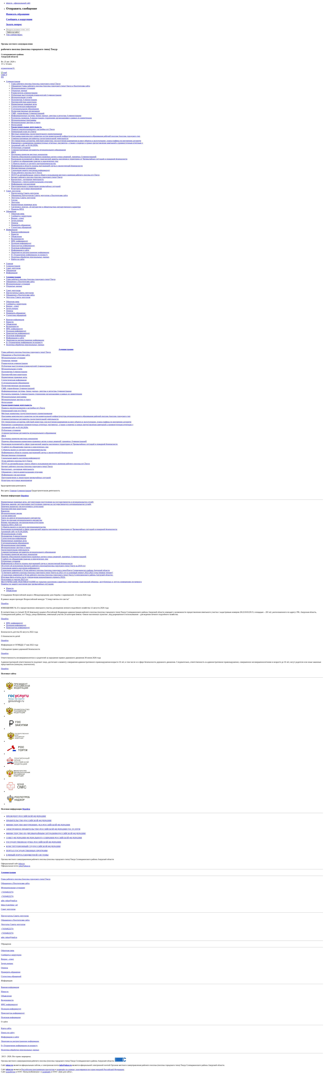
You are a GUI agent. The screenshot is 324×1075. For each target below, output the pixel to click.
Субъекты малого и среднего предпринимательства (33, 163)
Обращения (11, 211)
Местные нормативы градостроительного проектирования (26, 413)
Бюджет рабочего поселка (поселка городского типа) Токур (36, 177)
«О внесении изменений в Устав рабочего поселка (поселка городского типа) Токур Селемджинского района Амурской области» (57, 575)
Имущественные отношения (23, 168)
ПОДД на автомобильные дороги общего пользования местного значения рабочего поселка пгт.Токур (55, 175)
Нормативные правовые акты (24, 104)
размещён (46, 1072)
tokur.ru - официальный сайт (18, 3)
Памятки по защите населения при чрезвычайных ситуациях (27, 584)
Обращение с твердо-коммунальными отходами (31, 182)
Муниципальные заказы (11, 513)
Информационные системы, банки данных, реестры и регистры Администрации (46, 116)
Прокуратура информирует (23, 246)
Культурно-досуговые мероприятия (26, 189)
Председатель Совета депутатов (25, 193)
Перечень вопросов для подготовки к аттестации (22, 506)
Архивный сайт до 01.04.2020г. (24, 145)
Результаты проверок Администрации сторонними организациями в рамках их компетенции (51, 118)
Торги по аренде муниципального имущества (20, 518)
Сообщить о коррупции (21, 216)
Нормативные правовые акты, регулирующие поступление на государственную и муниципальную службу (47, 502)
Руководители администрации (24, 93)
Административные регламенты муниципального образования (38, 150)
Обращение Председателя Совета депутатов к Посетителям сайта (39, 195)
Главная (9, 264)
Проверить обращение (21, 225)
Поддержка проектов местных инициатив (29, 154)
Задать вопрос (17, 220)
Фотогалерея (16, 125)
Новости (15, 234)
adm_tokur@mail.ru (9, 901)
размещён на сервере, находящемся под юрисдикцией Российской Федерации (90, 1069)
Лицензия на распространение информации (30, 252)
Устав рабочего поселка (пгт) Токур (26, 173)
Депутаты (15, 202)
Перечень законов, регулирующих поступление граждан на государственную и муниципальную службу (46, 504)
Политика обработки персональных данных (30, 257)
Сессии (14, 200)
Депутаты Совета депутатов (23, 198)
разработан (10, 1072)
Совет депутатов (13, 191)
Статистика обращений (21, 227)
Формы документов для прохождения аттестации (22, 522)
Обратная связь (17, 214)
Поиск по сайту (8, 1033)
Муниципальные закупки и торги (25, 122)
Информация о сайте (20, 250)
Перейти (25, 496)
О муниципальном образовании (25, 109)
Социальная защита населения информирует (30, 170)
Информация (11, 230)
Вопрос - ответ (17, 218)
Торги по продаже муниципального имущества (21, 520)
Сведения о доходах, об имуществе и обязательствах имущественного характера (46, 207)
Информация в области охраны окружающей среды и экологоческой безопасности (47, 166)
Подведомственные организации (25, 111)
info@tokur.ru (24, 866)
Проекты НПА (17, 209)
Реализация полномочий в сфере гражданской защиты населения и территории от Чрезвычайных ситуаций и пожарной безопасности (69, 159)
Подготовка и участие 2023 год (14, 579)
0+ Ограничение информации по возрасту (29, 255)
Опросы (14, 223)
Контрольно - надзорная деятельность (27, 179)
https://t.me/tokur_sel (9, 905)
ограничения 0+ (8, 68)
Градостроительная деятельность (15, 550)
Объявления (16, 236)
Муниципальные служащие (23, 88)
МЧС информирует (19, 241)
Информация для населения (23, 184)
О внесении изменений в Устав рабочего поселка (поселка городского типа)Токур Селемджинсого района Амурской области (55, 570)
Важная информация (20, 232)
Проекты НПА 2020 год (11, 525)
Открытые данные (19, 90)
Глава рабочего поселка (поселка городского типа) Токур (35, 84)
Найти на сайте (13, 32)
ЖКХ (13, 152)
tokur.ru (21, 864)
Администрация (13, 81)
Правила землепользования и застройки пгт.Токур (23, 408)
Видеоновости (17, 239)
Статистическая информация (23, 106)
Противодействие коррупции (24, 102)
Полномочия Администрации (24, 100)
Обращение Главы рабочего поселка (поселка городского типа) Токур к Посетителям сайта (50, 86)
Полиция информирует (21, 243)
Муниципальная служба (21, 97)
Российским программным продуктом (38, 1069)
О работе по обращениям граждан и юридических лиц (34, 161)
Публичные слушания (20, 147)
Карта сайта (6, 1028)
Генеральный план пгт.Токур (13, 411)
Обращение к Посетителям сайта (20, 282)
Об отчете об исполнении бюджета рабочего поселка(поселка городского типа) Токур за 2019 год (43, 566)
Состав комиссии (8, 516)
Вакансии (5, 511)
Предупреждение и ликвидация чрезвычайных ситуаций (35, 186)
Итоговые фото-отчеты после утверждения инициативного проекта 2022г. (33, 577)
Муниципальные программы (23, 120)
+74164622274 (7, 892)
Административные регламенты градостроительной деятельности (30, 419)
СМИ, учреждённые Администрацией (27, 113)
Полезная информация (21, 248)
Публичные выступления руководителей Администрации (36, 95)
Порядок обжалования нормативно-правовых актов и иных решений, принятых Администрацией (53, 157)
